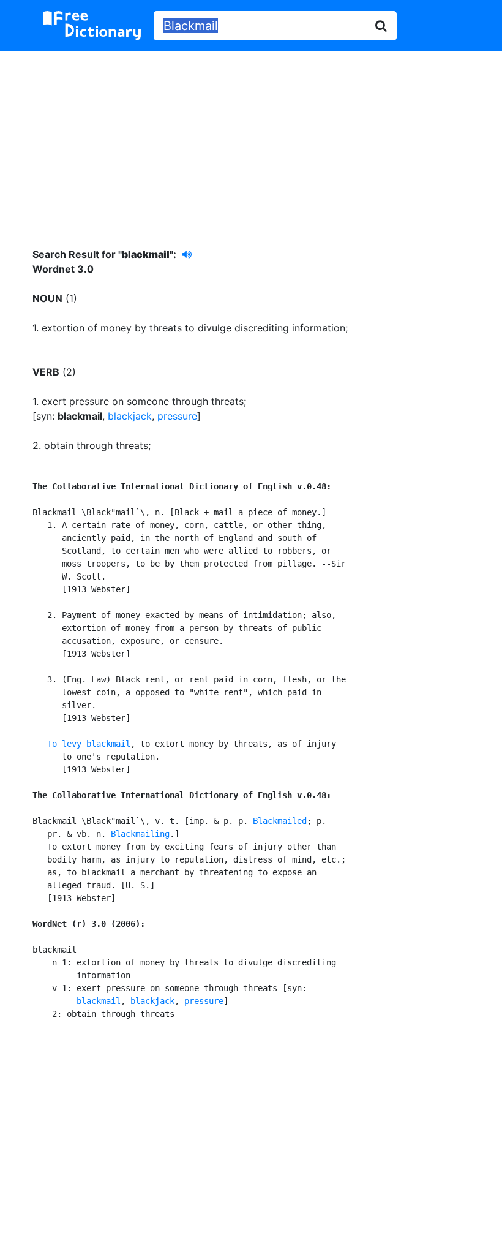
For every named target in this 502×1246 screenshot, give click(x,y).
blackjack (130, 416)
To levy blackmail (88, 744)
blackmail (99, 1001)
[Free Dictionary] (92, 26)
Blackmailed (280, 821)
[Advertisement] (251, 140)
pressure (177, 416)
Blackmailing (140, 834)
